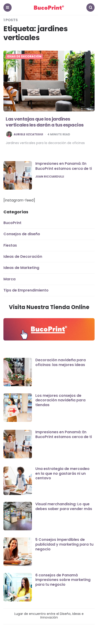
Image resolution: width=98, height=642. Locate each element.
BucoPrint (12, 222)
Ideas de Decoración (24, 56)
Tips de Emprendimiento (26, 290)
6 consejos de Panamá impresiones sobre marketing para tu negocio (62, 579)
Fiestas (10, 245)
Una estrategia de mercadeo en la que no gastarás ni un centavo (62, 473)
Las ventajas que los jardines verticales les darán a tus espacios (45, 122)
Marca (9, 279)
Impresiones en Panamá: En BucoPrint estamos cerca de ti (63, 166)
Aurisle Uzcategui (28, 134)
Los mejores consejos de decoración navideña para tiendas (60, 400)
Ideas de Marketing (21, 267)
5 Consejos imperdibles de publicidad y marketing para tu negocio (64, 544)
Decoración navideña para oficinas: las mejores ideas (60, 362)
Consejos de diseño (21, 234)
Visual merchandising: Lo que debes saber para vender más (63, 506)
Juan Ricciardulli (49, 176)
